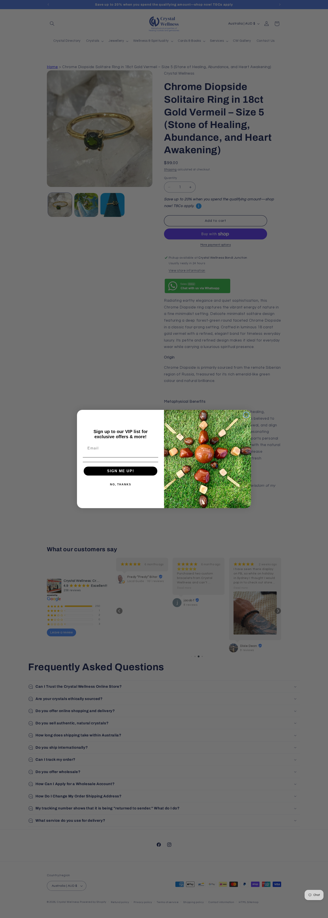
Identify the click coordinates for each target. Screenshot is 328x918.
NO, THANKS (120, 484)
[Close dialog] (246, 414)
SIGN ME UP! (120, 471)
